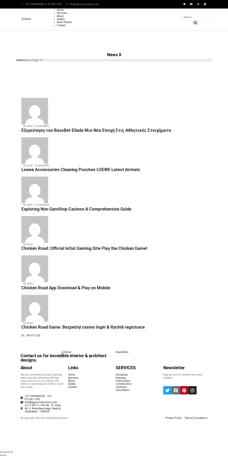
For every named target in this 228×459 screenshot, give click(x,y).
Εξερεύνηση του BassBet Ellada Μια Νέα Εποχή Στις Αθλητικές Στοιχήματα (96, 130)
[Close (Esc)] (11, 451)
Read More (122, 352)
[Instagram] (198, 4)
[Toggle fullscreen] (4, 451)
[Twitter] (184, 4)
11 (34, 335)
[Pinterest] (204, 4)
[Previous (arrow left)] (1, 455)
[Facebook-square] (176, 390)
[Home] (26, 18)
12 (37, 335)
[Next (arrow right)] (4, 455)
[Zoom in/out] (1, 451)
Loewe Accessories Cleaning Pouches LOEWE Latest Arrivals (80, 169)
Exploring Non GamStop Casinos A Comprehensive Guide (76, 209)
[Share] (8, 451)
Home (19, 60)
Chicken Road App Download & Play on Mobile (65, 287)
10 (31, 335)
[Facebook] (191, 4)
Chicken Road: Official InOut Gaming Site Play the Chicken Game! (84, 248)
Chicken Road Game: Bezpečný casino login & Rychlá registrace (83, 327)
